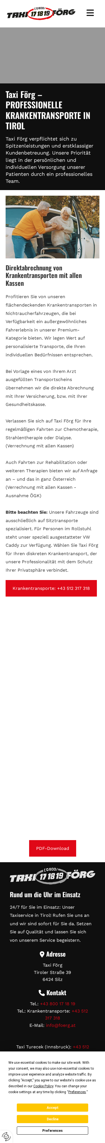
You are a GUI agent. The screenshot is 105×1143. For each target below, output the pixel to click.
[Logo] (41, 13)
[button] (90, 14)
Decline (53, 1119)
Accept (53, 1108)
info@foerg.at (61, 1025)
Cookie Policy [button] (43, 1086)
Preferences (52, 1131)
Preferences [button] (77, 1092)
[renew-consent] (6, 1136)
